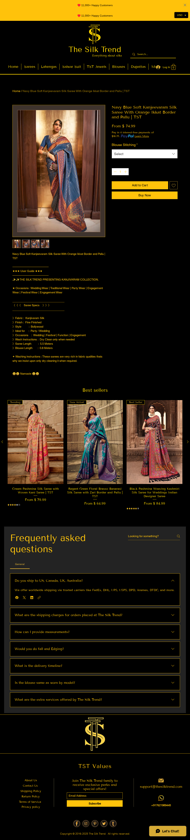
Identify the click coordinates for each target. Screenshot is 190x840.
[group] (95, 461)
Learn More (142, 136)
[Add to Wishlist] (174, 185)
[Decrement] (114, 171)
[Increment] (125, 171)
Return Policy (31, 796)
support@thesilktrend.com (161, 787)
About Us (30, 780)
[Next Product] (188, 442)
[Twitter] (104, 823)
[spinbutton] (120, 171)
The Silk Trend (94, 49)
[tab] (20, 564)
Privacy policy (31, 807)
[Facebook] (76, 823)
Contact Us (30, 785)
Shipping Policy (30, 791)
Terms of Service (30, 802)
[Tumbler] (113, 823)
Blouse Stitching (125, 145)
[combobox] (145, 154)
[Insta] (85, 823)
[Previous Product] (2, 442)
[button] (173, 67)
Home (16, 91)
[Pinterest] (95, 823)
